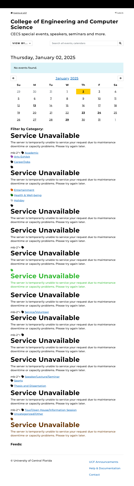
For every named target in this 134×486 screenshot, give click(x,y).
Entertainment (24, 190)
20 (34, 112)
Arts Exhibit (22, 156)
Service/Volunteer (37, 312)
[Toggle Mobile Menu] (122, 4)
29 (18, 91)
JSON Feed (48, 444)
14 (51, 105)
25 (115, 112)
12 (18, 105)
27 (34, 119)
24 (99, 112)
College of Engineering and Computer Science (64, 24)
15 (67, 105)
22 (67, 112)
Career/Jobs (22, 162)
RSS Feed (37, 444)
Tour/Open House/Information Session (51, 410)
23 (83, 112)
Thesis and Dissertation (30, 385)
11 (115, 98)
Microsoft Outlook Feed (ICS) (31, 444)
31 (51, 91)
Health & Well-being (28, 195)
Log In (120, 13)
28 (51, 119)
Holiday (19, 200)
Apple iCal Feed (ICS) (26, 444)
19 (18, 112)
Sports (18, 380)
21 (51, 112)
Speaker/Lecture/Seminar (42, 376)
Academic (31, 152)
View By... (20, 43)
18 (115, 105)
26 (18, 119)
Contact (94, 474)
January (62, 78)
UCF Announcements (103, 461)
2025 (74, 78)
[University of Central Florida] (32, 4)
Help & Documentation (104, 468)
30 (34, 91)
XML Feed (43, 444)
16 (83, 105)
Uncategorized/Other (28, 413)
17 (99, 105)
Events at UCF (20, 13)
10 (99, 98)
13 (34, 105)
